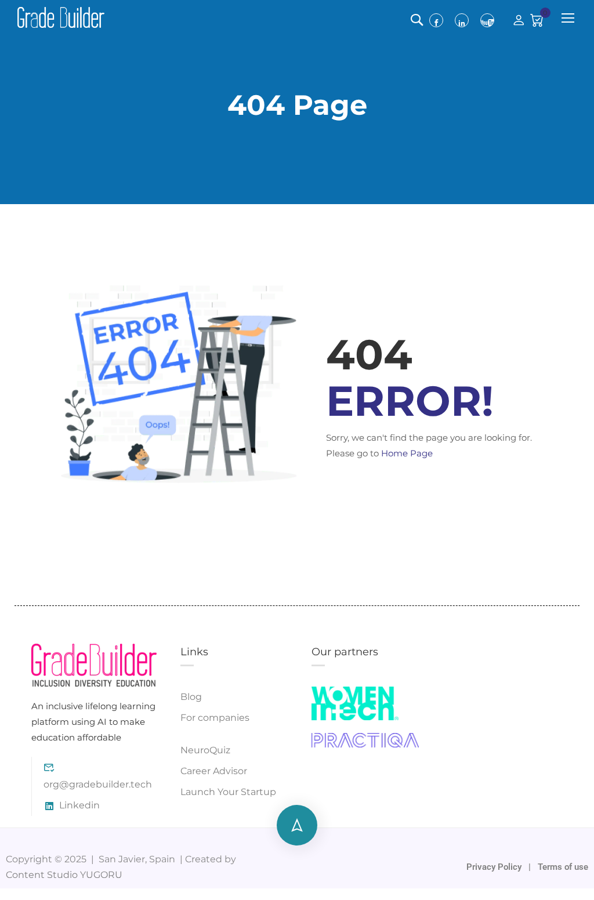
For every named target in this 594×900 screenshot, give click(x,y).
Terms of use (563, 867)
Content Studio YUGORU (64, 874)
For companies (214, 717)
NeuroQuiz (205, 750)
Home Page (407, 453)
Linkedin (79, 805)
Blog (191, 696)
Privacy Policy (495, 867)
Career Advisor (213, 770)
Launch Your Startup (228, 791)
